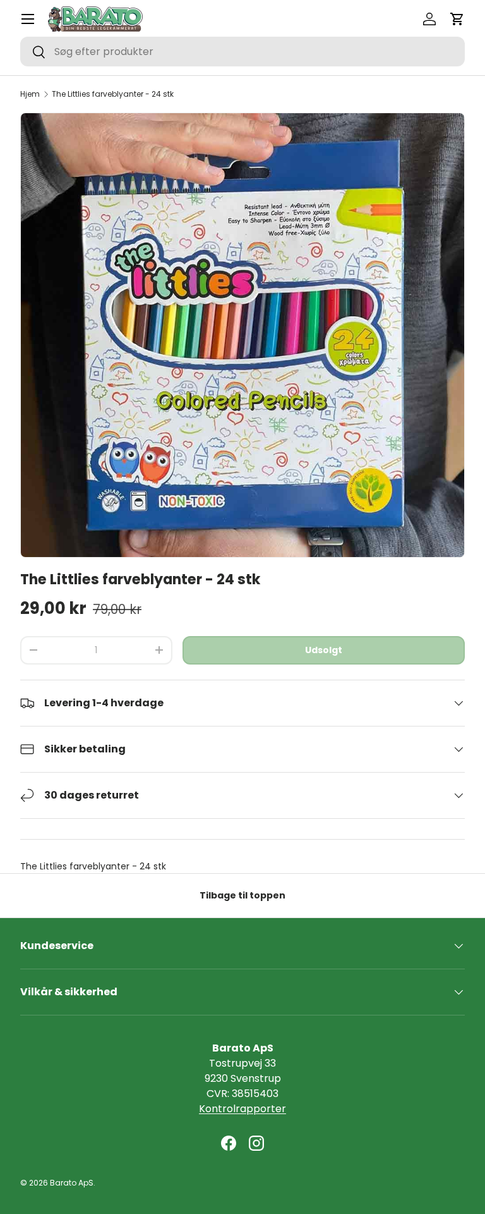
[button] (457, 19)
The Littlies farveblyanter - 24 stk (113, 94)
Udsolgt (323, 650)
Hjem (30, 94)
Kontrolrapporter (242, 1108)
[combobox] (242, 51)
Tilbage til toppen (242, 895)
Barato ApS (71, 1182)
